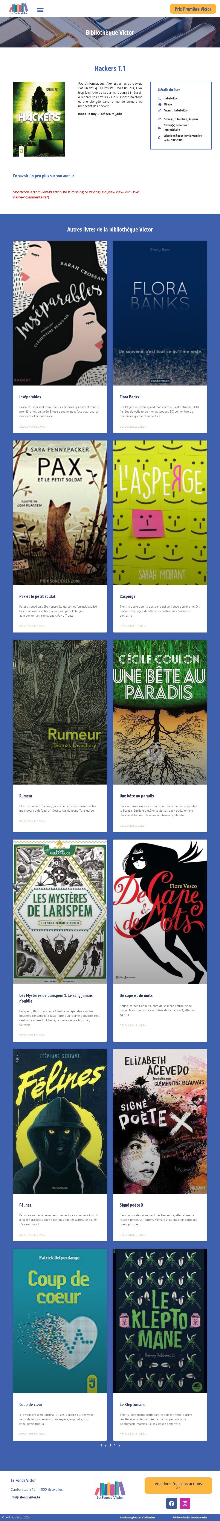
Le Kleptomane (132, 1404)
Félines (25, 1205)
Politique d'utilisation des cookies (190, 1517)
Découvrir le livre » (32, 426)
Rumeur (25, 796)
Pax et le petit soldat (37, 596)
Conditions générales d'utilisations (137, 1517)
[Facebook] (171, 1503)
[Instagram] (185, 1503)
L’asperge (128, 596)
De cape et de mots (136, 995)
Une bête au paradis (137, 796)
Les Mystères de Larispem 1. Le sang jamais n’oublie (56, 998)
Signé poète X (131, 1205)
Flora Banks (129, 397)
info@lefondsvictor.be (25, 1497)
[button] (40, 10)
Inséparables (30, 397)
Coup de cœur (30, 1404)
